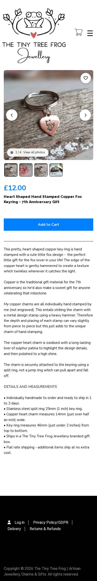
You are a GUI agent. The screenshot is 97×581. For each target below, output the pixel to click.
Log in (19, 522)
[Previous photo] (11, 115)
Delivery (14, 529)
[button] (10, 170)
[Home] (34, 33)
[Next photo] (85, 115)
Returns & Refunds (45, 529)
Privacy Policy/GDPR (50, 522)
